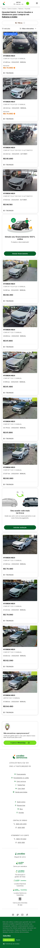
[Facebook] (27, 915)
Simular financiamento (20, 253)
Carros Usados (12, 8)
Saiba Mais (7, 936)
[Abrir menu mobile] (37, 3)
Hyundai (27, 8)
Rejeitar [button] (18, 940)
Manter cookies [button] (8, 940)
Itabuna (21, 8)
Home (4, 8)
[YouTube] (22, 915)
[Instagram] (13, 915)
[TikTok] (18, 915)
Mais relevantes (28, 29)
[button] (20, 828)
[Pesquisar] (27, 3)
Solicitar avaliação (20, 527)
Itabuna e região (9, 17)
